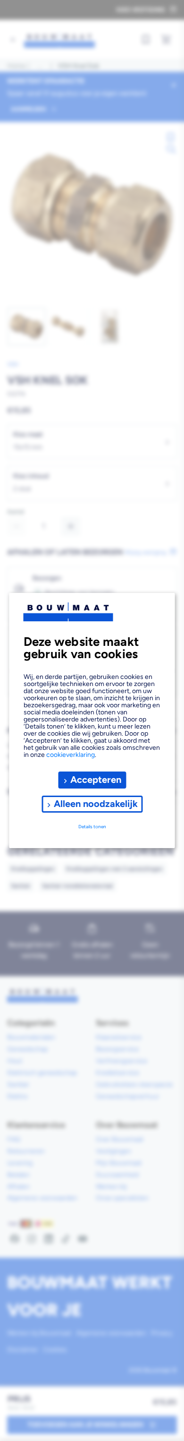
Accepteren (95, 779)
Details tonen (92, 826)
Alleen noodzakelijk (96, 803)
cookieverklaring (70, 755)
